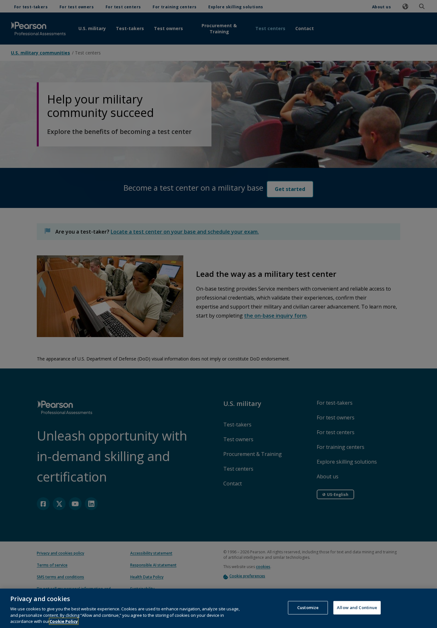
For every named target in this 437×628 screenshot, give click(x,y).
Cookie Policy (64, 621)
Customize (308, 607)
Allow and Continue (357, 607)
